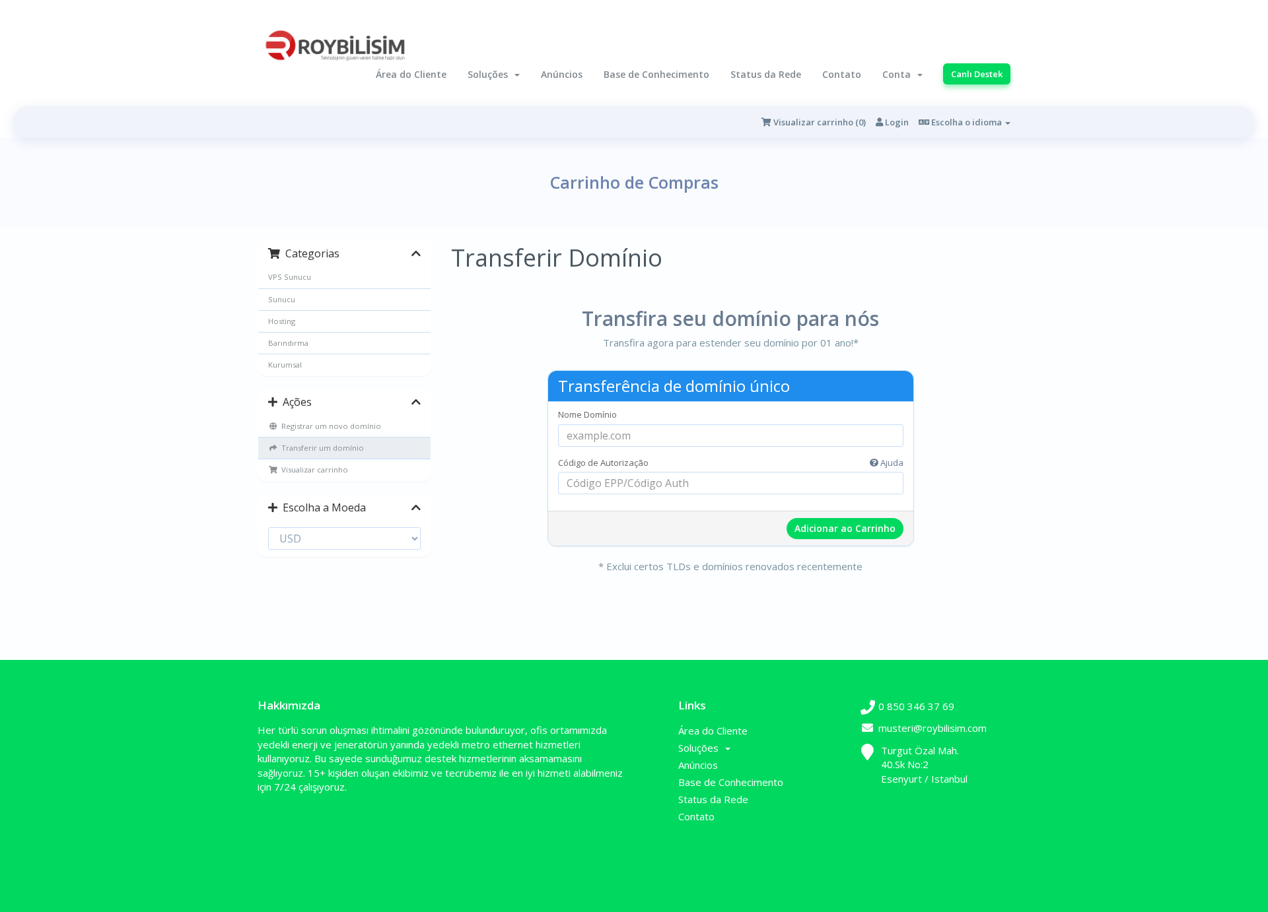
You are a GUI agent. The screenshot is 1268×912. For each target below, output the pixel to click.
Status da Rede (765, 74)
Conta (899, 74)
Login (896, 122)
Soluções (490, 74)
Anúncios (561, 74)
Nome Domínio (587, 414)
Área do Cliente (411, 74)
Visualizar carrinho (312, 469)
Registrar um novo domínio (329, 426)
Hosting (281, 321)
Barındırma (288, 343)
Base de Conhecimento (656, 74)
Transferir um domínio (320, 448)
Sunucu (281, 299)
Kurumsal (285, 365)
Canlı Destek (977, 74)
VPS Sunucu (289, 277)
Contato (841, 74)
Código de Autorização (730, 463)
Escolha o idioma (966, 122)
